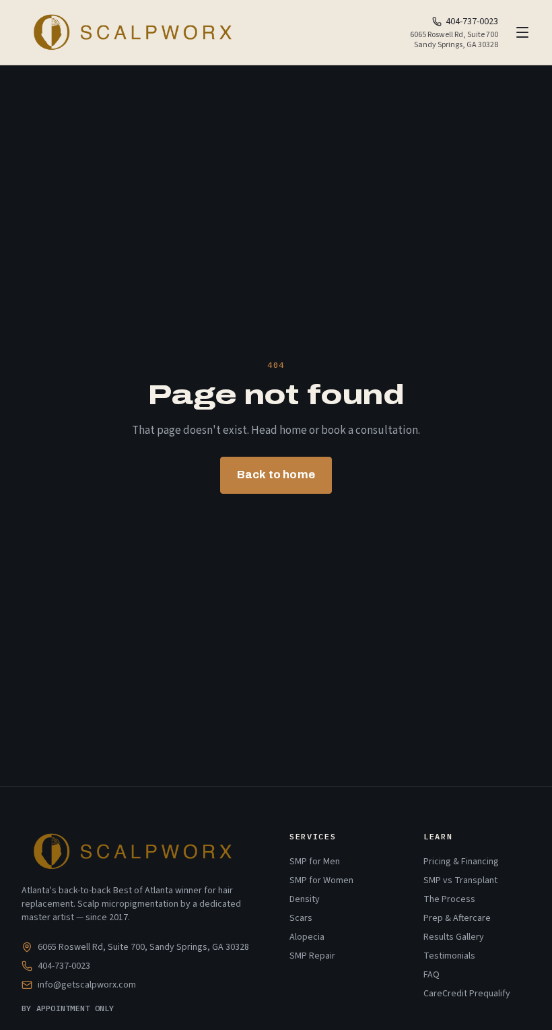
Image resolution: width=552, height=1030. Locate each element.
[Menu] (522, 32)
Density (304, 899)
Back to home (276, 474)
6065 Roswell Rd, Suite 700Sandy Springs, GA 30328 (454, 40)
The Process (449, 899)
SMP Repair (312, 956)
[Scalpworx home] (131, 32)
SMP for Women (321, 880)
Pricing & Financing (461, 861)
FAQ (431, 974)
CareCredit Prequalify (466, 993)
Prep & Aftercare (457, 918)
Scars (300, 918)
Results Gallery (453, 937)
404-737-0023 (472, 21)
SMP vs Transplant (460, 880)
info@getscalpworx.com (87, 985)
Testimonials (449, 956)
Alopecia (306, 937)
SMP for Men (314, 861)
